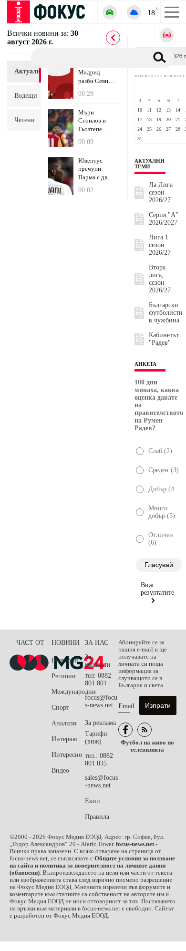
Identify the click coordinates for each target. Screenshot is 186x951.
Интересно (67, 754)
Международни (68, 691)
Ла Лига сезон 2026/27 (161, 192)
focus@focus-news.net (101, 701)
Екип (92, 801)
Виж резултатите (157, 588)
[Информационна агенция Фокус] (125, 730)
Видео (60, 770)
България (65, 660)
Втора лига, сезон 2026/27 (160, 279)
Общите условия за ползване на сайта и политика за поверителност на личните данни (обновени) (92, 865)
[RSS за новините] (144, 730)
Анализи (64, 723)
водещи (24, 95)
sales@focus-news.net (101, 781)
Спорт (60, 707)
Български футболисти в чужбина (166, 312)
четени (24, 120)
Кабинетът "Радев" (164, 338)
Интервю (64, 739)
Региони (64, 676)
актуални (24, 71)
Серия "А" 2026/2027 (163, 218)
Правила (97, 816)
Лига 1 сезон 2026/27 (160, 245)
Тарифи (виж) (96, 737)
